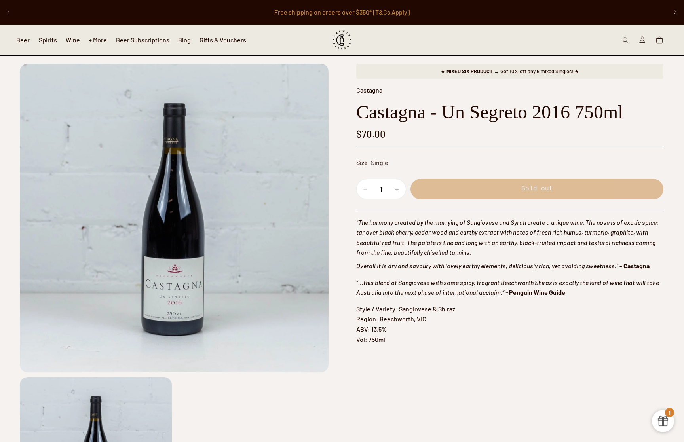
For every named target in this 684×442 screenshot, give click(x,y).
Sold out (537, 188)
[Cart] (659, 40)
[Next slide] (675, 12)
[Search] (625, 40)
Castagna (369, 90)
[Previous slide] (8, 12)
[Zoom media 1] (174, 218)
